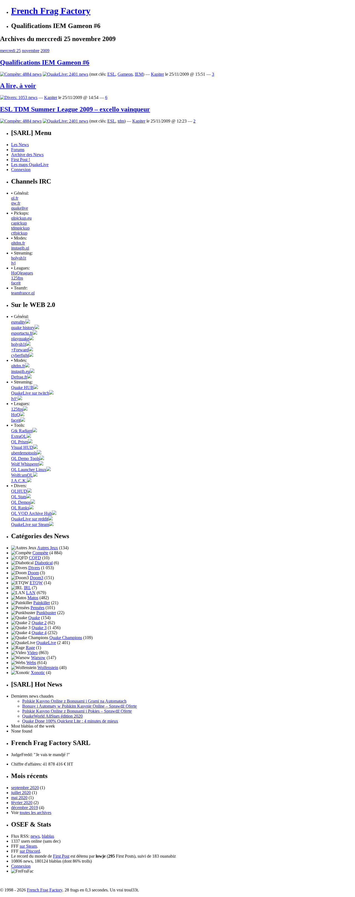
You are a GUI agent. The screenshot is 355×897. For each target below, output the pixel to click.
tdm (121, 121)
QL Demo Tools (25, 458)
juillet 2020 (21, 792)
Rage (30, 647)
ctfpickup (19, 233)
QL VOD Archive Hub (31, 513)
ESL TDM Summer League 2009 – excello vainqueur (75, 109)
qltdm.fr (18, 243)
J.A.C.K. (19, 480)
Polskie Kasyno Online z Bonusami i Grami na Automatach (74, 701)
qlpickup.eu (21, 218)
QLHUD (19, 491)
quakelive (19, 208)
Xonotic (38, 672)
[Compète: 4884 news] (21, 74)
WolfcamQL (22, 475)
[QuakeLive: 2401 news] (65, 74)
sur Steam (28, 846)
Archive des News (27, 154)
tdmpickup (20, 228)
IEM (139, 74)
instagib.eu (20, 371)
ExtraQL (19, 436)
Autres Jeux (47, 547)
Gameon (125, 74)
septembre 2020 (25, 787)
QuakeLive (46, 642)
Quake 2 (39, 622)
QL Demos (21, 502)
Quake (34, 617)
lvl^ (14, 398)
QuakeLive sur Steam (30, 524)
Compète (40, 552)
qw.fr (15, 203)
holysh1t (18, 258)
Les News (20, 144)
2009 (44, 50)
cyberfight (20, 355)
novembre (30, 50)
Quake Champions (65, 637)
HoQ (15, 414)
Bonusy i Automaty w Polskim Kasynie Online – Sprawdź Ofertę (79, 706)
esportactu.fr (22, 333)
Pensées (37, 607)
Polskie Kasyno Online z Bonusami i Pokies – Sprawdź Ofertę (77, 711)
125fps (17, 278)
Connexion (21, 169)
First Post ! (20, 159)
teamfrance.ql (23, 293)
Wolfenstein (47, 667)
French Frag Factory (50, 11)
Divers (34, 567)
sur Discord (30, 851)
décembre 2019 (24, 807)
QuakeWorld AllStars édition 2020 (52, 716)
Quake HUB (22, 387)
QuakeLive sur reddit (29, 519)
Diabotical (44, 562)
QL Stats (18, 496)
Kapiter (157, 74)
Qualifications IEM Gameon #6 (44, 62)
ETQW (36, 582)
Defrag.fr (19, 377)
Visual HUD (22, 447)
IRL (27, 587)
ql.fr (14, 198)
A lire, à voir (18, 85)
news (35, 836)
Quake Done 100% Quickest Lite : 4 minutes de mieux (70, 721)
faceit (16, 283)
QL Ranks (20, 507)
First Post (61, 856)
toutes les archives (35, 812)
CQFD (35, 557)
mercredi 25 (10, 50)
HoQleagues (22, 273)
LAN (31, 592)
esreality (18, 322)
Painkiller (41, 602)
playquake (20, 338)
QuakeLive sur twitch (30, 393)
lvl (13, 263)
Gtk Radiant (21, 430)
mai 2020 (19, 797)
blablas (48, 836)
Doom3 (36, 577)
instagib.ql (20, 248)
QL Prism (19, 441)
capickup (19, 223)
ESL (111, 74)
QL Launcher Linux (28, 469)
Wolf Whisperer (25, 464)
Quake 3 (39, 627)
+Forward (20, 349)
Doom (33, 572)
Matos (32, 597)
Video (32, 652)
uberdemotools (24, 453)
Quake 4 (39, 632)
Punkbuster (46, 612)
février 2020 (21, 802)
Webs (31, 662)
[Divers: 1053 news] (18, 97)
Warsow (38, 657)
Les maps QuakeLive (30, 164)
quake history (23, 327)
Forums (17, 149)
